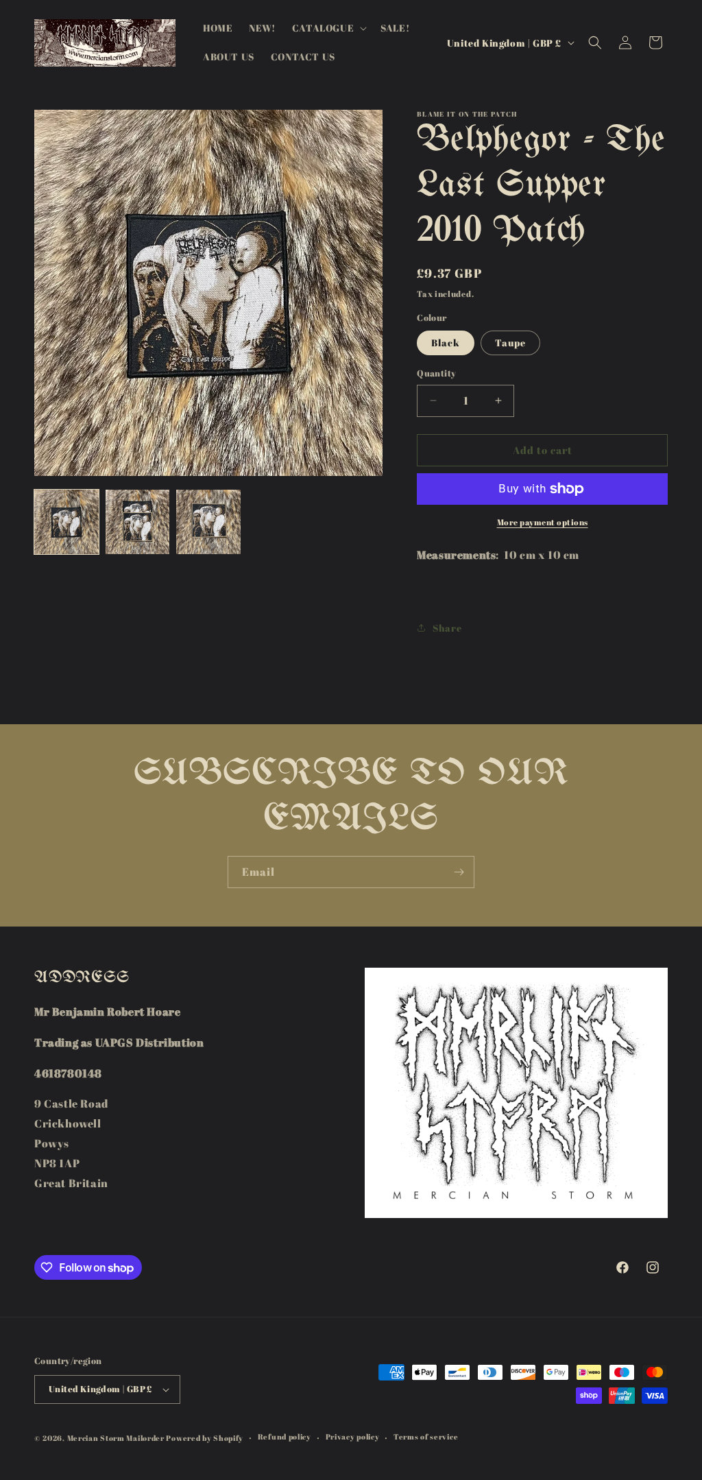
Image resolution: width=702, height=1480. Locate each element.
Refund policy (284, 1436)
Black (445, 342)
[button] (328, 28)
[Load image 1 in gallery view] (66, 522)
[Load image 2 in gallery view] (138, 522)
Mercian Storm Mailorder (116, 1438)
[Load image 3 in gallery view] (208, 522)
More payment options (542, 521)
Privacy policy (353, 1436)
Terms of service (426, 1436)
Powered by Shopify (204, 1438)
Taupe (510, 342)
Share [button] (447, 627)
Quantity (436, 373)
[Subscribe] (459, 872)
